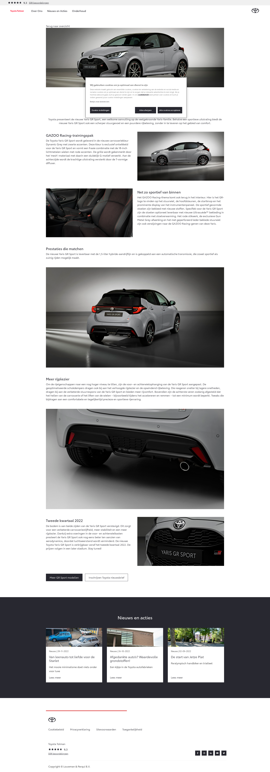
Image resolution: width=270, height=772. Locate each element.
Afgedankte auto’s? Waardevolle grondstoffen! (134, 658)
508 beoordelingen (39, 2)
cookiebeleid (143, 94)
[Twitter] (223, 753)
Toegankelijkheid (132, 729)
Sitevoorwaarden (106, 729)
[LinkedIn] (210, 753)
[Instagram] (204, 753)
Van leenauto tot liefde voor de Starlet (72, 658)
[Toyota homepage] (255, 10)
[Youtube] (217, 753)
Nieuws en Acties (57, 11)
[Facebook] (197, 753)
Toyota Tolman (17, 11)
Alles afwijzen (145, 110)
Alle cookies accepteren (169, 110)
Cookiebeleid (56, 729)
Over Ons (36, 11)
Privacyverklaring (80, 729)
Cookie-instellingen (101, 110)
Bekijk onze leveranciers (99, 101)
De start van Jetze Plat (187, 657)
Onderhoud (79, 11)
